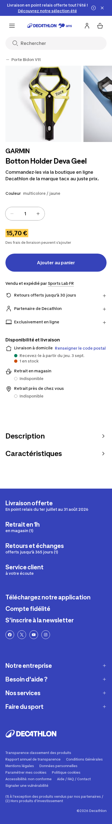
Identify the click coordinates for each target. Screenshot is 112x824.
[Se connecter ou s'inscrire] (87, 25)
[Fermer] (102, 8)
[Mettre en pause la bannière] (93, 8)
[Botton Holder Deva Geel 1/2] (43, 104)
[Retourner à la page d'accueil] (49, 25)
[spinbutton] (25, 213)
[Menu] (11, 25)
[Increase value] (38, 213)
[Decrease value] (11, 213)
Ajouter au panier (56, 262)
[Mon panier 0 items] (100, 25)
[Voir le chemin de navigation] (7, 59)
